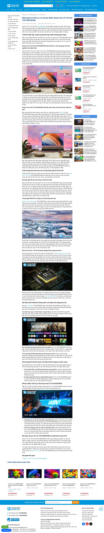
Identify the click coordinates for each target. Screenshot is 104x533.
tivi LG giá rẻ (29, 305)
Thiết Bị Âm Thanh (64, 9)
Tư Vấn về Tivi (11, 48)
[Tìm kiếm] (51, 5)
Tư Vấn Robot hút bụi (13, 25)
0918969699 (36, 1)
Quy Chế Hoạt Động (87, 519)
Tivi (8, 9)
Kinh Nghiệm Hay (85, 5)
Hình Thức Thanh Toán (87, 512)
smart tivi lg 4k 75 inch (61, 253)
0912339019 (64, 1)
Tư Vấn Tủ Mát (11, 35)
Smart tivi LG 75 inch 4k (29, 201)
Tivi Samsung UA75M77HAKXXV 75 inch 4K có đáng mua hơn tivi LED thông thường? (89, 123)
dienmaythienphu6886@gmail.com (19, 527)
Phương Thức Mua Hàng (88, 510)
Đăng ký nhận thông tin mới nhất (34, 502)
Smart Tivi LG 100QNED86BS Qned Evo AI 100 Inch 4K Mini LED (15, 485)
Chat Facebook (6, 530)
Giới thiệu (94, 5)
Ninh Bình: (57, 1)
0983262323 (49, 1)
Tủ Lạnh (20, 9)
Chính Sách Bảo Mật (87, 518)
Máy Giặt (26, 9)
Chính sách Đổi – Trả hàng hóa (89, 516)
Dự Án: (71, 1)
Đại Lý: (44, 1)
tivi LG (62, 112)
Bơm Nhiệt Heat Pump (91, 9)
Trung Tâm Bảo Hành (13, 21)
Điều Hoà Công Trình (77, 9)
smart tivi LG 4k (34, 450)
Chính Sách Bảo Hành (87, 514)
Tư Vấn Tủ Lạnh (12, 33)
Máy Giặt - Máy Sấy (13, 19)
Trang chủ (24, 14)
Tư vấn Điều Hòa (12, 23)
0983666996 (76, 1)
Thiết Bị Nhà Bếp (52, 9)
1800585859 (23, 515)
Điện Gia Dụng (35, 9)
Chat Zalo (4, 527)
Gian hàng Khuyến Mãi (73, 5)
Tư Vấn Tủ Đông (12, 31)
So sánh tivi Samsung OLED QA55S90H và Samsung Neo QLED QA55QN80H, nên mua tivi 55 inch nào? (90, 159)
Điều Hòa (13, 9)
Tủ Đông (43, 9)
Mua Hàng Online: (28, 1)
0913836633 (32, 529)
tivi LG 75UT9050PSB (51, 296)
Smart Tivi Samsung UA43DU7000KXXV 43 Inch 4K (89, 106)
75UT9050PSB (41, 26)
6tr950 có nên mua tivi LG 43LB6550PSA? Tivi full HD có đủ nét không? (90, 42)
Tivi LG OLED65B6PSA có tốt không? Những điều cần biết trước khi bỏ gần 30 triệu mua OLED (90, 51)
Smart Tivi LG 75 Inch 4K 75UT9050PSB (35, 458)
